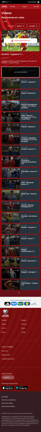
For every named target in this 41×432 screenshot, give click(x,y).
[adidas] (7, 304)
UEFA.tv (4, 328)
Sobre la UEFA (6, 355)
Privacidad (5, 397)
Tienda (23, 332)
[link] (12, 6)
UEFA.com (5, 351)
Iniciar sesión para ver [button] (22, 40)
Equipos (23, 320)
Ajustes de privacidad (8, 406)
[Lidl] (27, 304)
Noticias (23, 324)
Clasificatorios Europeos (4, 6)
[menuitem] (14, 6)
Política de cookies (7, 403)
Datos (3, 332)
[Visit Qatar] (34, 304)
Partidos (4, 320)
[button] (35, 6)
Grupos (4, 324)
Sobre (23, 328)
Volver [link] (5, 21)
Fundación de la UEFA (8, 359)
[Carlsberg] (20, 304)
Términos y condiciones (9, 400)
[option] (20, 72)
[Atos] (14, 304)
